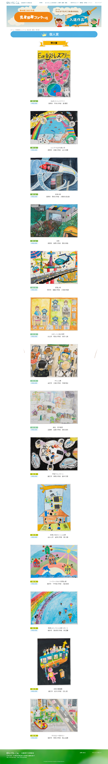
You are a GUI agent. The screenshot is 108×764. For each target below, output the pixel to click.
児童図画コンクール (20, 29)
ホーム (12, 29)
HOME (40, 2)
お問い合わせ (83, 752)
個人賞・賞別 (30, 29)
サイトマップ (98, 2)
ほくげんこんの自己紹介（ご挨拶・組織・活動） (56, 2)
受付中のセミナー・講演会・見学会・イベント (81, 2)
